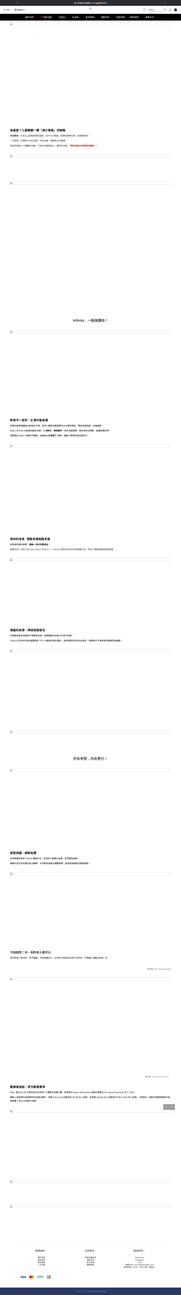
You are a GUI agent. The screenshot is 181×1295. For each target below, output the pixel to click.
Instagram (139, 1260)
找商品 (62, 17)
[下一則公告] (165, 3)
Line (140, 1262)
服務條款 (90, 1264)
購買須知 (41, 1260)
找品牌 (75, 17)
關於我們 (29, 17)
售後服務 (41, 1262)
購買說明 (134, 17)
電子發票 (90, 1262)
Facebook (139, 1257)
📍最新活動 (46, 17)
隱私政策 (90, 1260)
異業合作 (149, 17)
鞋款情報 (120, 17)
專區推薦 (90, 17)
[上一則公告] (16, 3)
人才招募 (41, 1264)
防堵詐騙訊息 (90, 1257)
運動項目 (105, 17)
